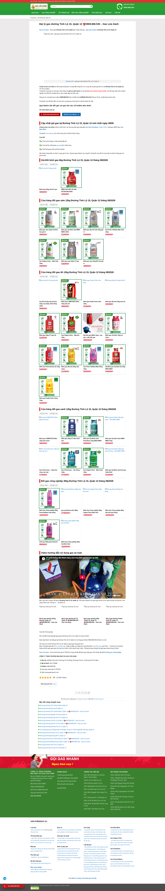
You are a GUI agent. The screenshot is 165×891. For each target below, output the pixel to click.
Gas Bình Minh (61, 788)
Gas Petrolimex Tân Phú (116, 855)
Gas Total (49, 840)
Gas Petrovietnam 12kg (101, 834)
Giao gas (35, 12)
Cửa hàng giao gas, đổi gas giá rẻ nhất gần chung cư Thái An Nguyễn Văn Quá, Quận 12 (67, 729)
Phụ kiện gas (97, 12)
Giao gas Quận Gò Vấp (72, 838)
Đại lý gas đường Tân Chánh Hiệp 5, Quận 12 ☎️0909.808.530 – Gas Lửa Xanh (64, 711)
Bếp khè (33, 871)
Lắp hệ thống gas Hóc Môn (94, 871)
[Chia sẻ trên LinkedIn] (88, 692)
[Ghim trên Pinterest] (85, 692)
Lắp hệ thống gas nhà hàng (72, 832)
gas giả (59, 145)
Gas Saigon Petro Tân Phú (124, 844)
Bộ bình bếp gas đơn (35, 863)
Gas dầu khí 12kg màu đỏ (96, 838)
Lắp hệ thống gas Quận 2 (91, 849)
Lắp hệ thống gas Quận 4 (93, 851)
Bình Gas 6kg (34, 830)
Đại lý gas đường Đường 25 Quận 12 (51, 708)
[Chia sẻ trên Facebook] (76, 692)
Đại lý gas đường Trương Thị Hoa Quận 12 (53, 747)
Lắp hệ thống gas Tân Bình (101, 866)
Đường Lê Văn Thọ (66, 859)
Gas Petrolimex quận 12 (128, 851)
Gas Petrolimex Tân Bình (128, 853)
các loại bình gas (61, 646)
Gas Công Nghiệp (70, 830)
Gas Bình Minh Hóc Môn (116, 830)
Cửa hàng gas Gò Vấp (89, 878)
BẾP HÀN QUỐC (43, 869)
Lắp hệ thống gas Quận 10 (100, 858)
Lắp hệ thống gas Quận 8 (98, 855)
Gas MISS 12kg (87, 836)
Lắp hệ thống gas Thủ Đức (90, 847)
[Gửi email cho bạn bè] (82, 692)
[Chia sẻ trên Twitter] (79, 692)
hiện (54, 684)
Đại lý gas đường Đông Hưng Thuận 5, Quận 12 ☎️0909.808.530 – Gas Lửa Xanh (65, 741)
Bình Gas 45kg (34, 832)
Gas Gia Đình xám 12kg (89, 832)
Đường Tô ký (71, 855)
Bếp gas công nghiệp (80, 12)
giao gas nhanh (91, 30)
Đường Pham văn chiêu (73, 851)
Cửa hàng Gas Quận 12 (44, 17)
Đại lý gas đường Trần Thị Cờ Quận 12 (52, 744)
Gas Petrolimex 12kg (100, 832)
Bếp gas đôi (40, 848)
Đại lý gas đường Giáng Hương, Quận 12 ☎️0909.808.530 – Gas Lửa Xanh (48, 621)
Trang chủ (33, 17)
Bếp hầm (50, 869)
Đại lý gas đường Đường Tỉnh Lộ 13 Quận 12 (54, 717)
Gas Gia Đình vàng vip (89, 830)
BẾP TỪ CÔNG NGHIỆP (41, 871)
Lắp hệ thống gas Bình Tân (92, 862)
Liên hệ (117, 12)
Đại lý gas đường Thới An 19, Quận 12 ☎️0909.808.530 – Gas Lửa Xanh (62, 720)
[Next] (126, 618)
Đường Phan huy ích (62, 851)
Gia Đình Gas (97, 646)
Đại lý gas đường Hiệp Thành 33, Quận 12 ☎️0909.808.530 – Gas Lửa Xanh (93, 621)
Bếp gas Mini (39, 851)
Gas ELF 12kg (48, 842)
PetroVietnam (46, 838)
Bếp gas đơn (34, 848)
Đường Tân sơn (69, 857)
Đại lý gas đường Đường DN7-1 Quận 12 (52, 735)
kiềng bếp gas (45, 857)
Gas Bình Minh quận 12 (128, 830)
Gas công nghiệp (48, 12)
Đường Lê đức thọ (62, 853)
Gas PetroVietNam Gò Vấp (121, 863)
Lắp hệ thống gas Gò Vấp (95, 864)
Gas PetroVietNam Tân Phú (128, 866)
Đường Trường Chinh (63, 848)
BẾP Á (32, 869)
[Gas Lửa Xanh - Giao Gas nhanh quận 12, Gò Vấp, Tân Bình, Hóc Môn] (39, 6)
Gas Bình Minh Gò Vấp (116, 832)
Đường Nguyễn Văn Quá (74, 848)
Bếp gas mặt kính (48, 848)
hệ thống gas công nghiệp (112, 652)
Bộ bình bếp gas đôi (45, 863)
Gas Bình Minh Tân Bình (127, 832)
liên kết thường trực (99, 699)
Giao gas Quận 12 (62, 838)
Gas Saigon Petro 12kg (89, 834)
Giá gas (108, 12)
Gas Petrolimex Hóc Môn (116, 851)
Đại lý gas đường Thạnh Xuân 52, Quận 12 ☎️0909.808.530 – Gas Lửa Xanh (115, 621)
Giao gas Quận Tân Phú (72, 840)
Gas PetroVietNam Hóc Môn (117, 861)
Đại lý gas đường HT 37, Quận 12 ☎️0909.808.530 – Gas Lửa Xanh (70, 620)
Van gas (39, 857)
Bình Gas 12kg (41, 830)
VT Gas (35, 842)
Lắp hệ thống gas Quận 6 (95, 853)
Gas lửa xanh (70, 81)
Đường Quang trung (62, 855)
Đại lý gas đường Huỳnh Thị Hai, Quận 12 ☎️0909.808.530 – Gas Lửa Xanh (63, 723)
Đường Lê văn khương (72, 853)
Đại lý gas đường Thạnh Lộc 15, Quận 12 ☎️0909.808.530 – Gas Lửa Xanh (63, 732)
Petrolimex (40, 838)
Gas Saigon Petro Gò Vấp (121, 842)
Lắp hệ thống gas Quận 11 (90, 860)
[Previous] (39, 618)
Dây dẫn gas (34, 857)
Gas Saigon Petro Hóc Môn (117, 840)
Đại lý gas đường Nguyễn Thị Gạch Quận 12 (53, 714)
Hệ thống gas (64, 12)
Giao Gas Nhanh (36, 796)
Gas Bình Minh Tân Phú (116, 834)
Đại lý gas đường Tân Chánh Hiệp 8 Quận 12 (54, 705)
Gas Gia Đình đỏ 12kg (100, 830)
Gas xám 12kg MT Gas (97, 836)
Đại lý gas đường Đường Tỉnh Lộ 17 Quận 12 (54, 726)
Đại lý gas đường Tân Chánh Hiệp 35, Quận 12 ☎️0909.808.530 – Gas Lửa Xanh (65, 738)
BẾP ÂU (36, 869)
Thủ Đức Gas (41, 842)
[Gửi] (91, 6)
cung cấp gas (50, 133)
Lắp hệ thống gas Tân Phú (90, 869)
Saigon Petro (103, 127)
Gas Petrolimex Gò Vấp (116, 853)
